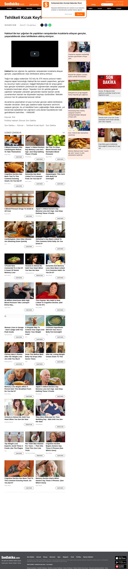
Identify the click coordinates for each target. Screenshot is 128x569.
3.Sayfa (118, 8)
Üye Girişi (118, 4)
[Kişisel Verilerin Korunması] (81, 568)
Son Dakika (30, 557)
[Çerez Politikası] (67, 568)
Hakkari (7, 71)
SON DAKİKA (34, 5)
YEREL (93, 5)
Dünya (45, 557)
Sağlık (90, 8)
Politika (9, 8)
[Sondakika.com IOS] (121, 558)
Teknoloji (29, 8)
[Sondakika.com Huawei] (121, 566)
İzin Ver (79, 14)
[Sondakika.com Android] (121, 562)
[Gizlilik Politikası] (42, 568)
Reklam (11, 563)
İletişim (15, 563)
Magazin (65, 557)
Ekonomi (52, 557)
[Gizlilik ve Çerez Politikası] (55, 568)
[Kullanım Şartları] (31, 568)
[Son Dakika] (14, 4)
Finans (19, 8)
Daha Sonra (68, 14)
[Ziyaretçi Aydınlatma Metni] (96, 568)
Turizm (99, 8)
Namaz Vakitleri (88, 557)
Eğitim (109, 8)
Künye (19, 563)
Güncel (38, 557)
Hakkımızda (4, 563)
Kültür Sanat (41, 8)
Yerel (72, 557)
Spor (59, 557)
